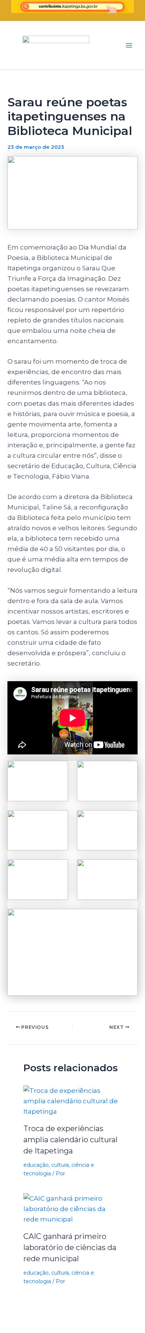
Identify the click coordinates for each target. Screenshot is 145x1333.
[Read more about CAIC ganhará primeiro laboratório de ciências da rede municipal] (72, 1208)
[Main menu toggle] (129, 45)
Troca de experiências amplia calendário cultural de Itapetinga (70, 1139)
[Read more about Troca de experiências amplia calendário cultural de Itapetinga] (72, 1100)
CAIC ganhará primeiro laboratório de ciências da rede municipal (69, 1247)
